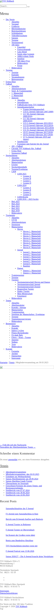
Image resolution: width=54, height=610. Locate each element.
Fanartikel (21, 47)
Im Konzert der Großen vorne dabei (20, 535)
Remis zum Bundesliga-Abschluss (19, 540)
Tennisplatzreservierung (21, 319)
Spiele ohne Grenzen (25, 54)
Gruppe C (27, 181)
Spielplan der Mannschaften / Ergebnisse (28, 314)
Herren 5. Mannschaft (32, 241)
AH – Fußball (17, 146)
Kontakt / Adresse (19, 307)
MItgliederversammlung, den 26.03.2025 (22, 474)
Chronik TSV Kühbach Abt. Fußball (26, 148)
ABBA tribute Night (25, 56)
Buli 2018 (16, 211)
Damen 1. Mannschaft (32, 271)
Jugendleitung (23, 102)
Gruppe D (27, 183)
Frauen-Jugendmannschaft (33, 109)
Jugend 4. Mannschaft (32, 259)
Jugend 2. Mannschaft (32, 254)
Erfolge (15, 165)
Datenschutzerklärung (9, 593)
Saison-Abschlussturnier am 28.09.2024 (22, 479)
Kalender (15, 75)
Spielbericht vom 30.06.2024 (18, 493)
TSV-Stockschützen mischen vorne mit (21, 546)
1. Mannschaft (17, 93)
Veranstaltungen (18, 77)
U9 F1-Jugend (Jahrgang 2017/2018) (38, 132)
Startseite (3, 362)
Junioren (15, 98)
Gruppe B (27, 178)
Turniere (15, 280)
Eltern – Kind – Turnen (21, 337)
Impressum (16, 358)
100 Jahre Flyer (23, 61)
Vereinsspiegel (17, 42)
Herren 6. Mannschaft (32, 243)
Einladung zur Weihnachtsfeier (18, 477)
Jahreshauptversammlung (16, 472)
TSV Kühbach (21, 606)
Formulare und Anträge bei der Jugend (33, 144)
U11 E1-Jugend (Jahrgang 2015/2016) (38, 128)
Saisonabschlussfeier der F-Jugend (20, 508)
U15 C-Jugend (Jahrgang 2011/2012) (38, 123)
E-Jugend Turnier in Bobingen (18, 524)
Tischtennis (10, 215)
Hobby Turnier (23, 291)
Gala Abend (22, 52)
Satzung (15, 38)
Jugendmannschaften (25, 107)
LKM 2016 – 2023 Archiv (28, 199)
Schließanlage (17, 33)
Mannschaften (17, 162)
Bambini (26, 266)
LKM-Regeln (22, 197)
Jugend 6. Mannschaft (32, 264)
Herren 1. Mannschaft (32, 231)
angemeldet (12, 460)
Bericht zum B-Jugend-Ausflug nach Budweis (24, 519)
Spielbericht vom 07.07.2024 (18, 490)
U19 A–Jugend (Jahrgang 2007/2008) (38, 112)
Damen (20, 268)
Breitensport (11, 324)
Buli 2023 (16, 206)
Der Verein (10, 19)
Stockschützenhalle (19, 167)
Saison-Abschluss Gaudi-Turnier (19, 481)
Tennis (8, 301)
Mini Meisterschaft (25, 294)
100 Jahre (15, 45)
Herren (20, 229)
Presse (19, 66)
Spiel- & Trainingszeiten (22, 91)
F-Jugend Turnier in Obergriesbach (20, 530)
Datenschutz (16, 356)
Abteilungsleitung (19, 89)
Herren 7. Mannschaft (32, 245)
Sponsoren (16, 224)
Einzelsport (21, 296)
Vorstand (15, 24)
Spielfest (20, 59)
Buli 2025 (16, 201)
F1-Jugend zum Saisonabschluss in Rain (22, 514)
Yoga (14, 344)
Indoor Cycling (18, 330)
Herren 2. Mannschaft (32, 234)
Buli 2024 (16, 204)
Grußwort (15, 26)
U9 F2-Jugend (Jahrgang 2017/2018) (38, 135)
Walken (15, 342)
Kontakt (15, 328)
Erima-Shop (11, 82)
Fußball (9, 84)
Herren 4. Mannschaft (32, 238)
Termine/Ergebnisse (20, 169)
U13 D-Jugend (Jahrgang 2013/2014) (38, 125)
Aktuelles (15, 22)
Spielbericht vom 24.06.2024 (18, 495)
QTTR (14, 220)
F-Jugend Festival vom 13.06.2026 (20, 551)
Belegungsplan (17, 79)
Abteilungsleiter (18, 305)
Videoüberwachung (19, 36)
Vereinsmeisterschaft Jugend (28, 284)
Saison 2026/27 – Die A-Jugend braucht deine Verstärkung (29, 556)
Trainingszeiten (18, 275)
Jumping (15, 340)
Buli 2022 (16, 208)
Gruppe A (27, 176)
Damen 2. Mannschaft (32, 273)
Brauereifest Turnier (25, 289)
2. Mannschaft (17, 95)
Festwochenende (24, 49)
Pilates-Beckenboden (20, 333)
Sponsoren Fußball (19, 153)
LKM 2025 (21, 174)
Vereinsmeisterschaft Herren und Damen (33, 282)
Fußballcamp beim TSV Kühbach (31, 105)
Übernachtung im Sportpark (17, 483)
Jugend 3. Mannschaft (32, 257)
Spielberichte (22, 142)
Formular (15, 351)
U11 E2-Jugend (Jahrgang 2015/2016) (38, 130)
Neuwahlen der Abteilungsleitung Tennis (18, 447)
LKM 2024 (21, 185)
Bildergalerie (22, 63)
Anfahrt (15, 354)
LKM (14, 172)
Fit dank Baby (17, 335)
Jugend (20, 250)
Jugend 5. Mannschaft (32, 261)
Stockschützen (11, 155)
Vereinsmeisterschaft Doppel (28, 287)
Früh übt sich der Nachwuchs (13, 445)
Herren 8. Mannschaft (32, 248)
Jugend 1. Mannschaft (32, 252)
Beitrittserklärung (19, 31)
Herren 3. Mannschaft (32, 236)
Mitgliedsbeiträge (19, 29)
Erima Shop (16, 151)
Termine (15, 40)
